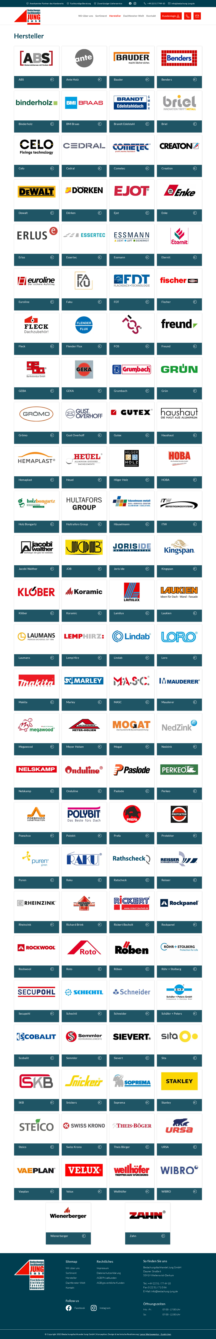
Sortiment (71, 1272)
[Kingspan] (179, 556)
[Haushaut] (179, 422)
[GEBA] (36, 378)
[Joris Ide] (131, 556)
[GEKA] (84, 378)
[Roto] (84, 956)
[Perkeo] (179, 778)
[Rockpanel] (179, 911)
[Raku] (84, 867)
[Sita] (179, 1045)
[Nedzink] (179, 734)
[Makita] (36, 689)
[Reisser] (179, 867)
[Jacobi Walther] (36, 556)
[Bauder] (131, 66)
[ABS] (36, 66)
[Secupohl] (36, 1000)
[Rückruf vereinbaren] (187, 16)
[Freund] (179, 333)
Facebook (79, 1307)
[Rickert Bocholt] (131, 911)
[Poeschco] (36, 822)
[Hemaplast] (36, 467)
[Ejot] (131, 200)
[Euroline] (36, 289)
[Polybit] (84, 822)
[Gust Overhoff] (84, 422)
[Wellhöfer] (131, 1178)
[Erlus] (36, 244)
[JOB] (84, 556)
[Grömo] (36, 422)
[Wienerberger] (68, 1223)
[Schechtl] (84, 1000)
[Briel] (179, 111)
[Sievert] (131, 1045)
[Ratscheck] (131, 867)
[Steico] (36, 1134)
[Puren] (36, 867)
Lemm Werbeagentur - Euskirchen (155, 1334)
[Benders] (179, 66)
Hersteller (71, 1277)
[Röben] (131, 956)
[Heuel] (84, 467)
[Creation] (179, 155)
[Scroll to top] (209, 1332)
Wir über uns (72, 1268)
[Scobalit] (36, 1045)
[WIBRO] (179, 1178)
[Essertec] (84, 244)
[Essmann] (131, 244)
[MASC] (131, 689)
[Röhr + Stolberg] (179, 956)
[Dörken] (84, 200)
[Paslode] (131, 778)
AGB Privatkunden (107, 1277)
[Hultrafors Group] (84, 511)
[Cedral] (84, 155)
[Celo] (36, 155)
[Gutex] (131, 422)
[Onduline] (84, 778)
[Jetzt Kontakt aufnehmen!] (197, 16)
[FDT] (131, 289)
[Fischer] (179, 289)
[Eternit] (179, 244)
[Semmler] (84, 1045)
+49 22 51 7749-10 (156, 3)
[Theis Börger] (131, 1134)
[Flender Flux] (84, 333)
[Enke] (179, 200)
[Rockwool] (36, 956)
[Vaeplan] (36, 1178)
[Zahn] (147, 1223)
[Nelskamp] (36, 778)
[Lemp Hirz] (84, 645)
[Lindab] (131, 645)
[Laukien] (179, 600)
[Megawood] (36, 734)
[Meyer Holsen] (84, 734)
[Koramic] (84, 600)
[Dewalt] (36, 200)
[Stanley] (179, 1089)
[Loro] (179, 645)
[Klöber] (36, 600)
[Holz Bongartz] (36, 511)
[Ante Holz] (84, 66)
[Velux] (84, 1178)
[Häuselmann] (131, 511)
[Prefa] (131, 822)
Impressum (103, 1268)
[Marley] (84, 689)
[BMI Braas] (84, 111)
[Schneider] (131, 1000)
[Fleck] (36, 333)
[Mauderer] (179, 689)
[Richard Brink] (84, 911)
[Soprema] (131, 1089)
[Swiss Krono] (84, 1134)
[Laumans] (36, 645)
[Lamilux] (131, 600)
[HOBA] (179, 467)
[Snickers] (84, 1089)
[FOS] (131, 333)
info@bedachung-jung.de (183, 3)
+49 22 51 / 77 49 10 (159, 1283)
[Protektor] (179, 822)
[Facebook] (130, 3)
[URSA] (179, 1134)
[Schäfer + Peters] (179, 1000)
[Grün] (179, 378)
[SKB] (36, 1089)
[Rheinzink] (36, 911)
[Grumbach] (131, 378)
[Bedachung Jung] (27, 16)
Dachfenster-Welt (75, 1282)
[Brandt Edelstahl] (131, 111)
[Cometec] (131, 155)
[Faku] (84, 289)
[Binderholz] (36, 111)
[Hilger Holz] (131, 467)
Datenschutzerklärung (109, 1272)
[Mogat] (131, 734)
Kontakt (70, 1287)
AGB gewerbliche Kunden (110, 1282)
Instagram (105, 1307)
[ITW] (179, 511)
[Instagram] (135, 3)
